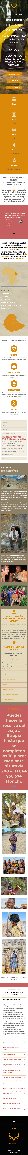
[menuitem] (8, 14)
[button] (14, 422)
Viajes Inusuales (18, 508)
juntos (14, 190)
